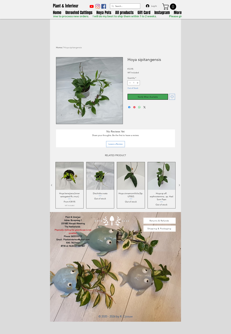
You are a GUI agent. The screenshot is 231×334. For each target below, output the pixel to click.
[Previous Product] (51, 185)
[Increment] (137, 82)
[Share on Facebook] (129, 107)
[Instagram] (97, 6)
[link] (170, 6)
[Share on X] (144, 107)
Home (59, 47)
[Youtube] (91, 6)
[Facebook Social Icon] (103, 6)
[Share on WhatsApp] (139, 107)
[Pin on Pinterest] (134, 107)
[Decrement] (129, 82)
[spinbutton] (133, 82)
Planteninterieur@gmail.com (76, 239)
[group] (115, 185)
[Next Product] (179, 185)
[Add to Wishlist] (172, 97)
